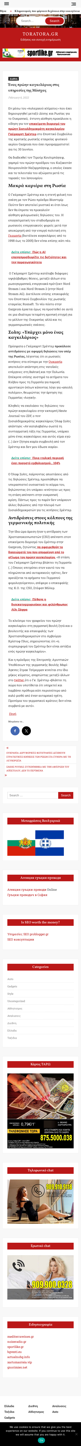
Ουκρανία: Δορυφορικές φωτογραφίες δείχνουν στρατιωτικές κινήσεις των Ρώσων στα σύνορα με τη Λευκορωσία (38, 756)
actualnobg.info (18, 1357)
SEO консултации (20, 939)
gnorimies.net (17, 1367)
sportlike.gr (15, 1347)
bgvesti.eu (14, 1352)
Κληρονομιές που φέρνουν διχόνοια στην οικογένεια (43, 11)
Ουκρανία (55, 362)
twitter (19, 680)
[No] (76, 1434)
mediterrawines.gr (20, 1336)
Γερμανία (15, 235)
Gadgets (12, 986)
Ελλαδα (12, 1030)
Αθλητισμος (14, 1008)
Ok (41, 1440)
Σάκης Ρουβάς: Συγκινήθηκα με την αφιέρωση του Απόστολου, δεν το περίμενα (37, 768)
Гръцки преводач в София (27, 895)
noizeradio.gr (16, 1342)
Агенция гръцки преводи (26, 889)
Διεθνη (13, 78)
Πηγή (12, 714)
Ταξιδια (12, 1038)
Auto (10, 979)
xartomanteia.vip (19, 1362)
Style (10, 993)
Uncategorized (16, 1001)
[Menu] (6, 4)
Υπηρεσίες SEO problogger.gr (28, 934)
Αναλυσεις (14, 1016)
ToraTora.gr (40, 34)
